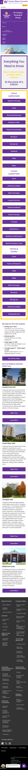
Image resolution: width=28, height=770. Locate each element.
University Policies (5, 706)
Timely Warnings (21, 613)
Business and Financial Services (20, 676)
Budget (18, 672)
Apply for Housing (14, 101)
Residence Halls (14, 122)
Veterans (3, 751)
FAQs (14, 158)
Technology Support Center (20, 656)
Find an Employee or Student (19, 700)
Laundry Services (14, 200)
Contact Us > (4, 42)
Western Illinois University (18, 1)
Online (20, 3)
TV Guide (14, 222)
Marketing (5, 683)
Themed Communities (14, 129)
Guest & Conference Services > (7, 31)
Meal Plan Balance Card (14, 243)
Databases (5, 627)
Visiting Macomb (14, 314)
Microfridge (7, 346)
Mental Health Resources (20, 617)
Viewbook (14, 151)
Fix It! (14, 178)
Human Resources (19, 686)
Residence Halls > (4, 35)
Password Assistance (19, 652)
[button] (24, 766)
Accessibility (4, 747)
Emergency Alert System (21, 609)
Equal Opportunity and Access (21, 682)
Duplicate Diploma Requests (5, 644)
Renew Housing (14, 214)
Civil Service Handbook (5, 726)
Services (4, 630)
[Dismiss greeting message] (20, 764)
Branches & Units (5, 620)
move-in (21, 351)
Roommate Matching (14, 115)
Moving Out (14, 144)
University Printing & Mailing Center (6, 675)
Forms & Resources (14, 263)
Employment (13, 747)
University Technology (19, 660)
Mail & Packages (14, 193)
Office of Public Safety (20, 605)
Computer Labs (20, 644)
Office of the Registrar (6, 634)
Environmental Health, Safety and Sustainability (20, 633)
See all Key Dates (14, 358)
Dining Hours (14, 229)
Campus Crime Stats (20, 621)
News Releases (6, 605)
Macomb (10, 3)
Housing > (4, 22)
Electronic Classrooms (19, 647)
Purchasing (19, 690)
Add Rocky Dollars (14, 186)
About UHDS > (4, 39)
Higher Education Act (6, 697)
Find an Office (20, 705)
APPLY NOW (25, 5)
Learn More (14, 420)
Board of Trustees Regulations (5, 712)
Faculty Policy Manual (6, 716)
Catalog (4, 624)
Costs (14, 108)
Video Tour (14, 413)
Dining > (4, 26)
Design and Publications (5, 679)
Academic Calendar (5, 608)
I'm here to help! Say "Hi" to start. (12, 766)
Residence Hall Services (14, 236)
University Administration (20, 708)
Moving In (14, 137)
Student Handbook (14, 207)
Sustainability (22, 747)
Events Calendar (6, 612)
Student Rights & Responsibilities (7, 730)
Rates (14, 165)
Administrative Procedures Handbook (6, 721)
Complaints (5, 734)
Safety (14, 278)
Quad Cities (15, 3)
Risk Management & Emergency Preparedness (20, 627)
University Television (5, 687)
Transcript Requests (5, 639)
